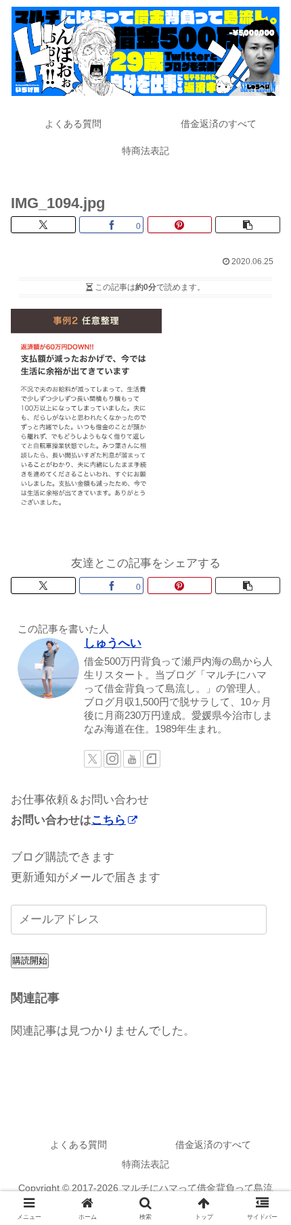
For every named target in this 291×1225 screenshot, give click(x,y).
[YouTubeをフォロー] (132, 759)
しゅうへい (112, 642)
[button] (247, 224)
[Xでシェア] (43, 224)
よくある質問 (78, 1144)
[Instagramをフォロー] (112, 759)
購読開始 (29, 960)
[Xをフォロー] (93, 759)
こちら (108, 820)
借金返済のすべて (213, 1144)
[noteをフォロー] (151, 759)
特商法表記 (145, 1164)
